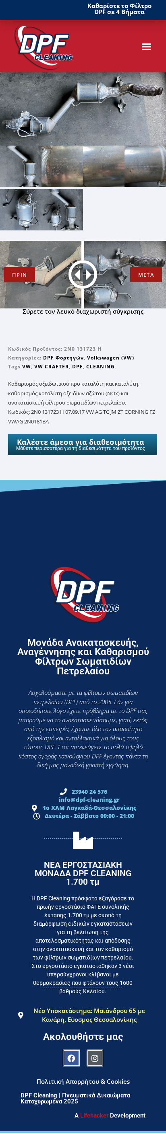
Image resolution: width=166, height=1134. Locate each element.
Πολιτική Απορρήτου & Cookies (83, 1081)
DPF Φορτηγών (63, 357)
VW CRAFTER (51, 366)
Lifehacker (94, 1115)
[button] (146, 46)
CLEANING (100, 366)
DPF (77, 366)
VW (26, 366)
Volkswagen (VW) (110, 357)
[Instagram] (95, 1058)
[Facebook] (71, 1058)
